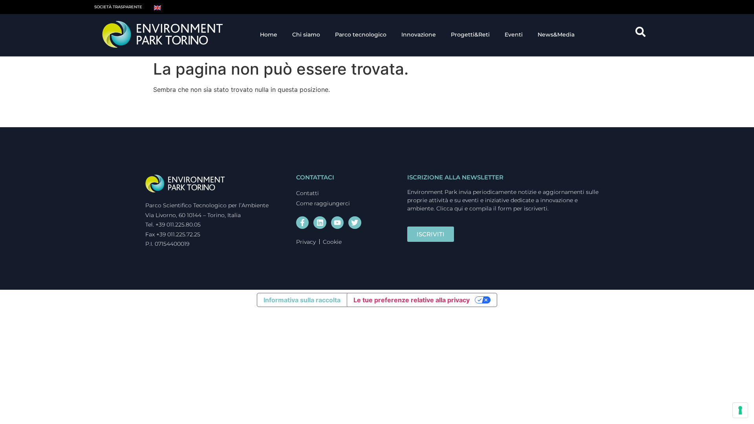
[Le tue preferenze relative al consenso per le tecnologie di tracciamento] (740, 410)
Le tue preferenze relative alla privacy (411, 300)
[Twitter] (354, 222)
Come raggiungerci (323, 203)
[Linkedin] (319, 222)
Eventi (514, 34)
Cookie (332, 241)
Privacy (306, 241)
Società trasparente (118, 6)
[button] (643, 34)
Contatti (307, 193)
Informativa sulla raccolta (302, 300)
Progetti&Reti (470, 34)
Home (268, 34)
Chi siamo (306, 34)
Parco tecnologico (360, 34)
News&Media (556, 34)
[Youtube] (337, 222)
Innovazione (418, 34)
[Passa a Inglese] (157, 7)
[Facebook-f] (302, 222)
